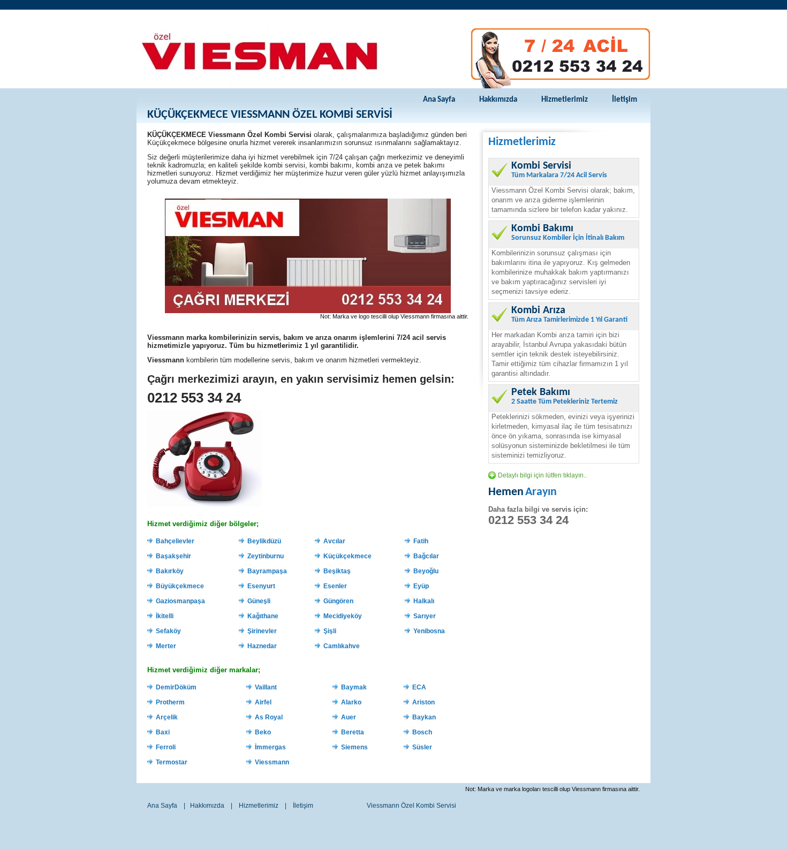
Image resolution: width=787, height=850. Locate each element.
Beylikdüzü (264, 541)
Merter (166, 646)
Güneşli (258, 601)
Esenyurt (261, 586)
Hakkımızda (498, 100)
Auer (348, 717)
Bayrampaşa (267, 571)
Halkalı (423, 601)
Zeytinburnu (265, 556)
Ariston (423, 702)
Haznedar (262, 646)
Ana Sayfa (439, 100)
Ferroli (166, 747)
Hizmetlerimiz (564, 100)
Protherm (170, 702)
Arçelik (167, 717)
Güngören (338, 601)
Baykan (424, 717)
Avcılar (334, 541)
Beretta (352, 732)
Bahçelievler (175, 541)
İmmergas (270, 747)
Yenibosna (429, 631)
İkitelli (164, 616)
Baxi (163, 732)
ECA (419, 687)
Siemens (354, 747)
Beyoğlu (425, 571)
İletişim (624, 100)
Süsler (422, 747)
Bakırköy (170, 571)
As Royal (269, 717)
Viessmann (272, 762)
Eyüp (421, 586)
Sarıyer (424, 616)
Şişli (329, 631)
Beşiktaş (337, 571)
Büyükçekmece (180, 586)
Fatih (420, 541)
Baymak (354, 687)
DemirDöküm (176, 687)
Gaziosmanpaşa (180, 601)
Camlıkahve (341, 646)
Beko (263, 732)
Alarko (351, 702)
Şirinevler (262, 631)
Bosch (422, 732)
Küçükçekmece (347, 556)
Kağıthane (262, 616)
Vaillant (266, 687)
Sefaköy (168, 631)
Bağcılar (426, 556)
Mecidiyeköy (342, 616)
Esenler (335, 586)
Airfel (263, 702)
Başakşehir (173, 556)
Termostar (171, 762)
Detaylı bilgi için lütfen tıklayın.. (542, 475)
